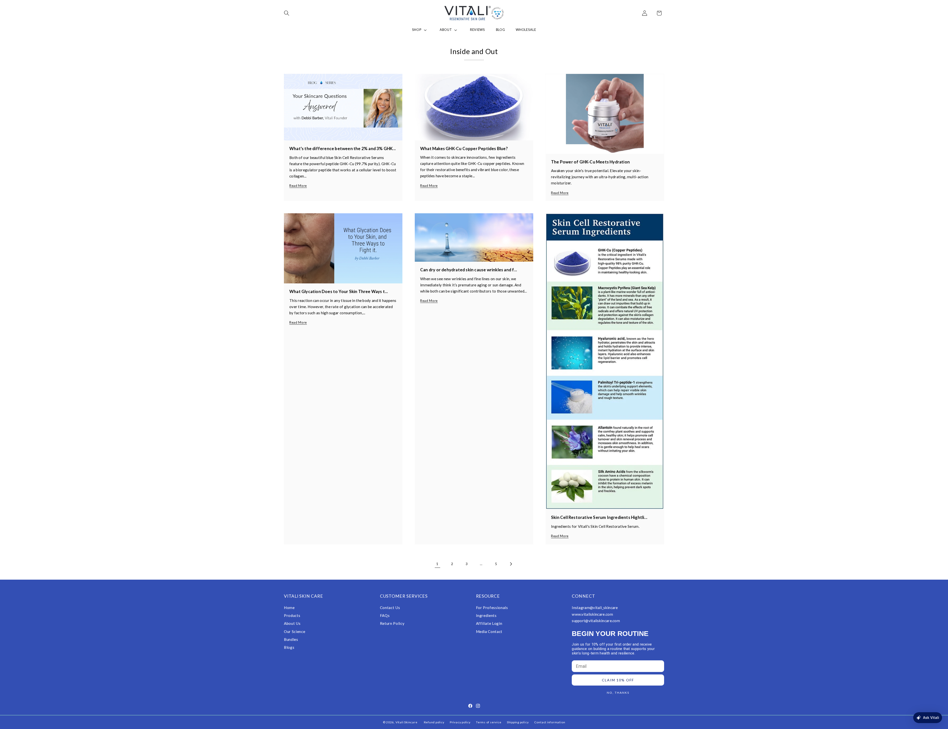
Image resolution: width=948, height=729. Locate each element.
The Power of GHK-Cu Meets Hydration (590, 161)
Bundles (291, 639)
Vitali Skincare (406, 722)
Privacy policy (460, 722)
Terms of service (488, 722)
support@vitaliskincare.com (596, 620)
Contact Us (390, 607)
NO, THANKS (618, 692)
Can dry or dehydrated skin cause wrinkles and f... (468, 269)
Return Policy (392, 623)
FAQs (385, 615)
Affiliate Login (489, 623)
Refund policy (434, 722)
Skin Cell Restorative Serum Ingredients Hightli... (599, 517)
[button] (290, 13)
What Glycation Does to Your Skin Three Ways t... (338, 291)
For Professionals (492, 607)
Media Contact (489, 631)
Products (292, 615)
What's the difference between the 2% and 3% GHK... (342, 148)
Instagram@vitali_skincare (595, 607)
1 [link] (437, 564)
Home (289, 607)
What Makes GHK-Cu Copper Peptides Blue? (464, 148)
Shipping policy (518, 722)
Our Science (294, 631)
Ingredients (486, 615)
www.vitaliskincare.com (592, 614)
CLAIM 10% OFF (618, 680)
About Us (292, 623)
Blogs (289, 647)
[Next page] (510, 564)
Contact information (549, 722)
